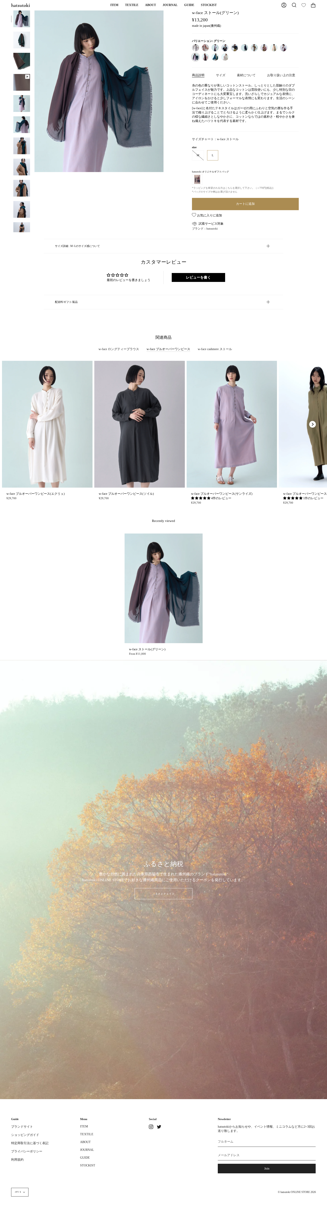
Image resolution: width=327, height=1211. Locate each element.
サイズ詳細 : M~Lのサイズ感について (77, 246)
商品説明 (198, 75)
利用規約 (17, 1159)
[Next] (312, 424)
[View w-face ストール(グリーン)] (21, 82)
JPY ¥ (18, 1192)
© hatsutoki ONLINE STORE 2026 (297, 1192)
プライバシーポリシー (26, 1151)
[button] (114, 5)
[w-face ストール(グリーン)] (21, 18)
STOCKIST (87, 1165)
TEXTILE (86, 1134)
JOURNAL (87, 1149)
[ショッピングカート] (313, 5)
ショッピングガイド (25, 1135)
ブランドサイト (22, 1126)
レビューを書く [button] (198, 277)
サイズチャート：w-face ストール (215, 139)
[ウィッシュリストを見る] (303, 5)
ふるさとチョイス (163, 893)
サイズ (220, 75)
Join (266, 1168)
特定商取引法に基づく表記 (29, 1143)
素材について (246, 75)
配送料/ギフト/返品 (66, 302)
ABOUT (85, 1142)
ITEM (84, 1126)
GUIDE (85, 1157)
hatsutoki (212, 228)
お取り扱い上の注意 (281, 75)
